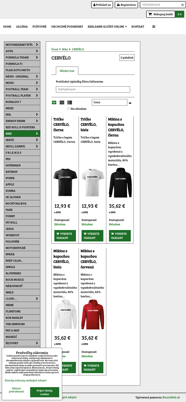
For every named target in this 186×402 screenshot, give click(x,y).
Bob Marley (14, 317)
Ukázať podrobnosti (16, 390)
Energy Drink (15, 121)
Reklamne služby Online (106, 26)
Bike (9, 133)
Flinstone (13, 311)
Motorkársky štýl (19, 44)
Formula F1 (14, 63)
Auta (9, 51)
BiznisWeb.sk (171, 397)
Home (7, 26)
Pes (8, 159)
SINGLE (10, 267)
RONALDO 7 (13, 102)
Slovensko (13, 273)
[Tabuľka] (69, 103)
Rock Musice (15, 279)
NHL (8, 114)
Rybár (10, 254)
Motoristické (16, 248)
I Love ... (11, 298)
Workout (12, 235)
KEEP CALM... (14, 260)
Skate (10, 140)
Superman (13, 165)
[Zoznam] (62, 103)
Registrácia (128, 5)
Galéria (22, 26)
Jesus (10, 229)
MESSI (9, 108)
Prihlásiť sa (103, 5)
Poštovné (39, 26)
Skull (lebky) (15, 146)
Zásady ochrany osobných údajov (25, 380)
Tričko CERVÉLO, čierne (61, 124)
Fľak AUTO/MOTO (18, 70)
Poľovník (12, 241)
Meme (10, 305)
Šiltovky (12, 343)
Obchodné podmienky (67, 26)
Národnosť (14, 286)
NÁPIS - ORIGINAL (17, 76)
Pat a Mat (12, 330)
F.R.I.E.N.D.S (13, 152)
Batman (11, 171)
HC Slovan (13, 197)
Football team (17, 89)
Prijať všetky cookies (44, 392)
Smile (10, 292)
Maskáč (11, 337)
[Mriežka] (54, 103)
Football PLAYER (18, 95)
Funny (10, 216)
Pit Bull (11, 222)
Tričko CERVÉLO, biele (89, 124)
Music (10, 83)
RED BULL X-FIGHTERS (20, 127)
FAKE (9, 210)
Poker (10, 178)
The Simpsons (15, 324)
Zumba (10, 190)
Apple (10, 184)
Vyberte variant (64, 235)
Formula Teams (17, 57)
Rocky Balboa (16, 203)
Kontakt (138, 26)
